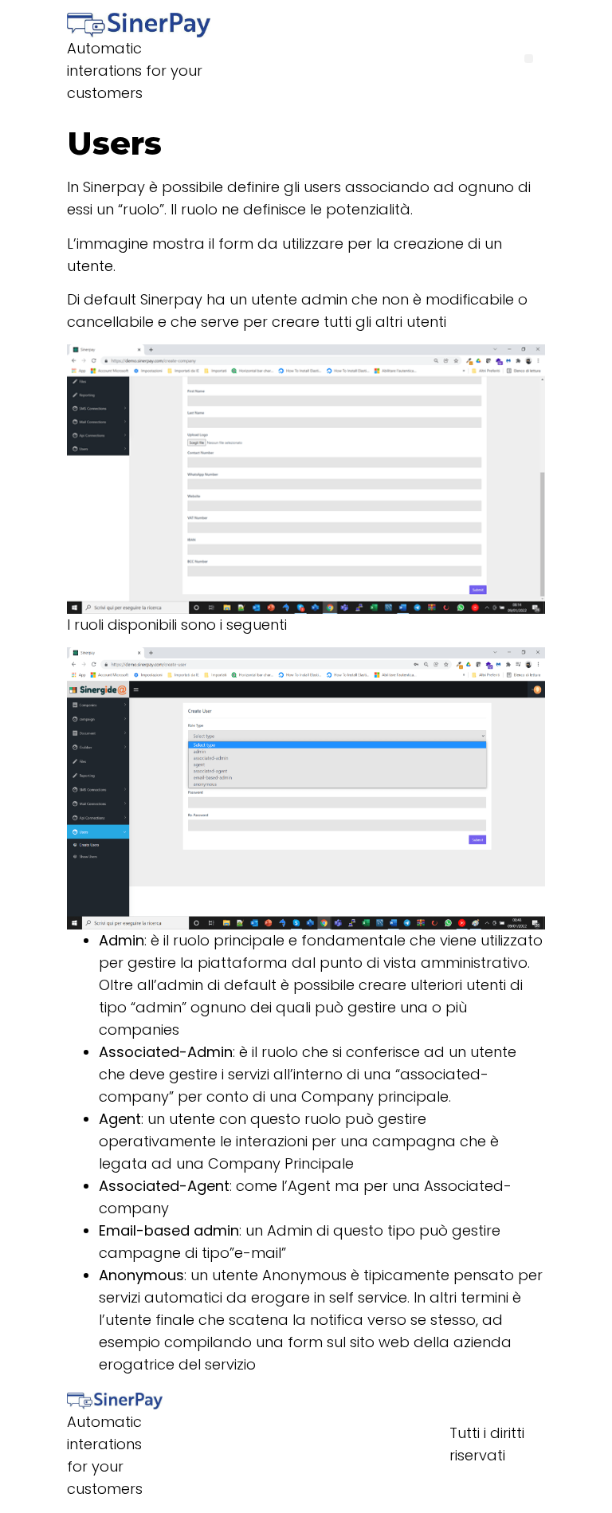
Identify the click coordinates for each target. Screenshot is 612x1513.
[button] (528, 58)
